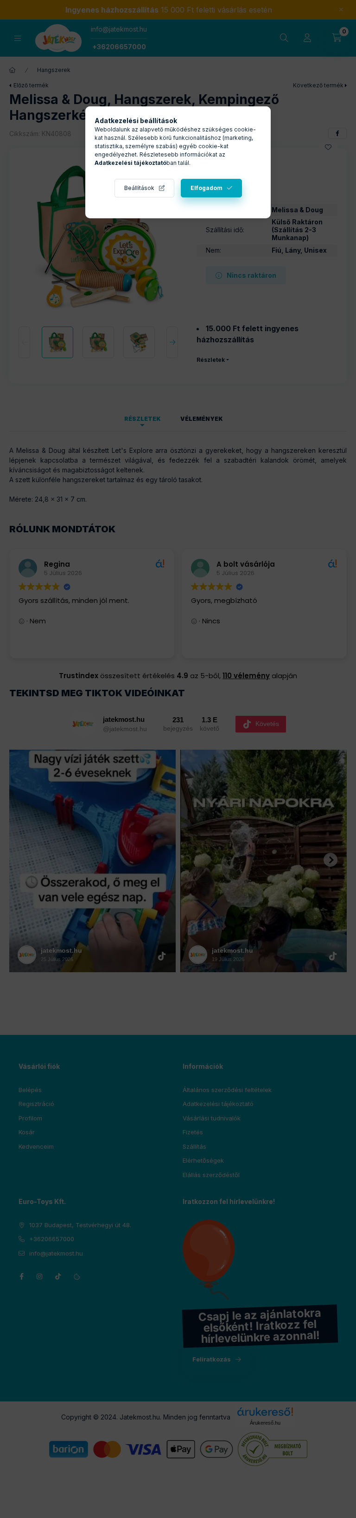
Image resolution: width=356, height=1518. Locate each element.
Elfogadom (206, 187)
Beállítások (139, 187)
